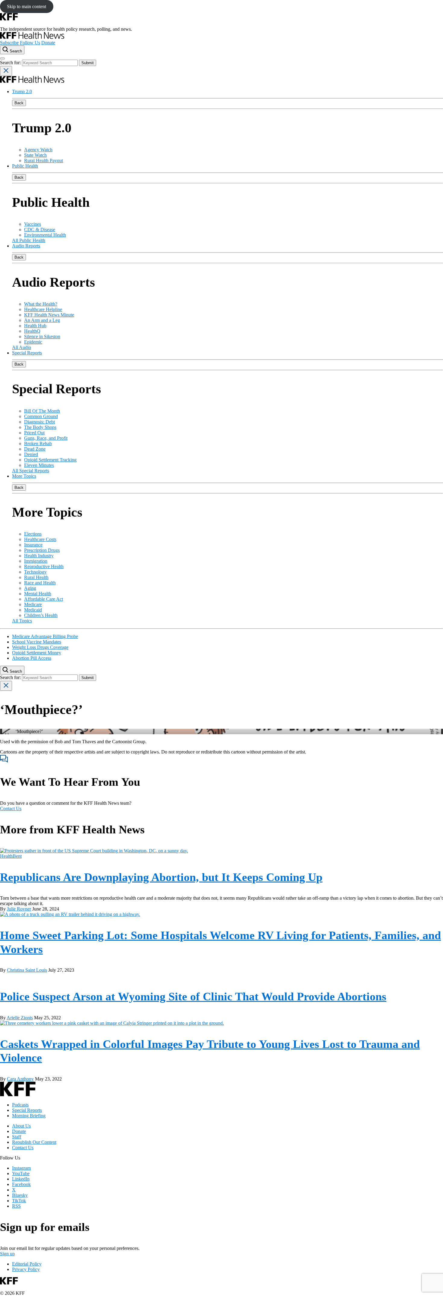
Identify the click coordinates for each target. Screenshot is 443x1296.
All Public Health (28, 240)
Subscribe (9, 42)
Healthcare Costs (40, 539)
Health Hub (35, 325)
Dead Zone (35, 448)
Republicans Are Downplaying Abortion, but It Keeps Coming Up (161, 877)
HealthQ (32, 331)
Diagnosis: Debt (39, 421)
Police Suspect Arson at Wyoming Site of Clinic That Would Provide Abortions (193, 996)
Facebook (21, 1184)
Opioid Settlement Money (36, 652)
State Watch (35, 155)
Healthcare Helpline (43, 309)
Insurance (33, 544)
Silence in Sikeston (42, 336)
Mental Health (37, 593)
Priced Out (34, 432)
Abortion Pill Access (31, 658)
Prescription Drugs (42, 550)
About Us (21, 1125)
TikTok (19, 1200)
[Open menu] (2, 58)
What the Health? (40, 304)
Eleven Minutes (39, 465)
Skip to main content (26, 6)
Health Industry (39, 555)
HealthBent (11, 856)
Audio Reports (26, 245)
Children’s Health (41, 615)
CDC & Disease (39, 229)
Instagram (21, 1168)
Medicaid (33, 609)
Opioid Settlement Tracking (50, 459)
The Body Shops (40, 427)
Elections (33, 533)
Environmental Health (45, 234)
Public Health (25, 165)
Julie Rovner (19, 908)
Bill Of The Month (42, 411)
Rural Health (36, 577)
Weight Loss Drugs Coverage (40, 647)
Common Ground (41, 416)
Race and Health (40, 582)
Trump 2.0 (22, 91)
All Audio (21, 347)
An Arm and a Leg (42, 320)
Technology (35, 571)
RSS (16, 1206)
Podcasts (20, 1104)
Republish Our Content (34, 1142)
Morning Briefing (29, 1115)
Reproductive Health (44, 566)
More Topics (24, 476)
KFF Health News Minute (49, 314)
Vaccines (32, 224)
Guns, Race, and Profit (46, 438)
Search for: (11, 62)
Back (19, 103)
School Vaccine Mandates (36, 641)
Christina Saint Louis (27, 970)
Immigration (35, 561)
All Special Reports (30, 470)
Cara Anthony (20, 1078)
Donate (48, 42)
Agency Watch (38, 149)
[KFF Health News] (32, 37)
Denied (31, 454)
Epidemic (33, 341)
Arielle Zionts (20, 1017)
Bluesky (20, 1195)
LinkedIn (21, 1178)
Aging (30, 588)
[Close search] (6, 71)
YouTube (21, 1173)
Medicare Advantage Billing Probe (45, 636)
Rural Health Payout (43, 160)
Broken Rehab (38, 443)
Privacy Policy (26, 1269)
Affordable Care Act (43, 599)
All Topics (22, 620)
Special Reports (27, 352)
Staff (16, 1136)
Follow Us (30, 42)
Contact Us (10, 808)
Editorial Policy (27, 1263)
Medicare (33, 604)
